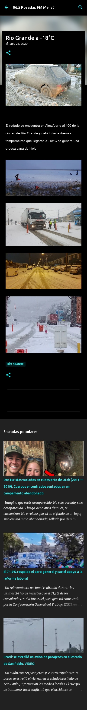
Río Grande (15, 364)
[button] (8, 53)
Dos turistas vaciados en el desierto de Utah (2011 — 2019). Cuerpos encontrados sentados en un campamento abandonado (43, 486)
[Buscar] (80, 7)
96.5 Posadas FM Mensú (34, 7)
